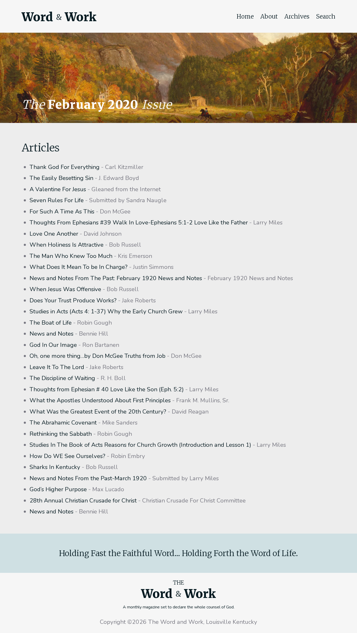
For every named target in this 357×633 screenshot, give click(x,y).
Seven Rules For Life (57, 200)
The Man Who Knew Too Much (71, 256)
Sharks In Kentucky (55, 467)
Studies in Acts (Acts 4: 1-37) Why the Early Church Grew (106, 311)
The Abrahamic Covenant (63, 423)
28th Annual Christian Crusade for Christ (83, 500)
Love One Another (54, 234)
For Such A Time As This (62, 211)
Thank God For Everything (65, 167)
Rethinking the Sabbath (61, 434)
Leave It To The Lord (57, 367)
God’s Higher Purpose (58, 489)
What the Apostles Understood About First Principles (100, 400)
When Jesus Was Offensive (65, 289)
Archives (296, 16)
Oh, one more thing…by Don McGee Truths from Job (97, 356)
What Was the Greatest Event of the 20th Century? (98, 412)
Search (325, 16)
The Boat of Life (51, 323)
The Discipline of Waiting (62, 378)
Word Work (59, 17)
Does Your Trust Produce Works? (73, 300)
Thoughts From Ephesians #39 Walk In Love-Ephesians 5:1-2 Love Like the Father (139, 222)
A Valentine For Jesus (58, 189)
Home (245, 16)
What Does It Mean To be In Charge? (79, 267)
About (269, 16)
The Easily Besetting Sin (61, 178)
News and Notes (51, 334)
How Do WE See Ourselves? (67, 456)
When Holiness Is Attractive (66, 245)
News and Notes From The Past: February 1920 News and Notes (116, 278)
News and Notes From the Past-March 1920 (88, 478)
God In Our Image (53, 345)
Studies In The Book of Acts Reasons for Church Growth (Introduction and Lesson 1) (140, 445)
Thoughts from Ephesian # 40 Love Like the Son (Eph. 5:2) (107, 389)
